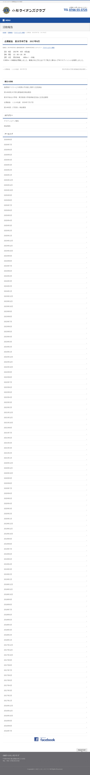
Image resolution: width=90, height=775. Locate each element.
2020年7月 (8, 488)
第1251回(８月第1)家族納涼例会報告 (74, 69)
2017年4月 (8, 685)
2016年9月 (8, 721)
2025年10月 (8, 190)
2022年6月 (8, 387)
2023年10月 (8, 306)
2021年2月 (8, 453)
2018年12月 (8, 584)
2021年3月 (8, 448)
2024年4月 (8, 276)
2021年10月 (8, 423)
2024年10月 (8, 251)
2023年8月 (8, 316)
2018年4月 (8, 625)
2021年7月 (8, 433)
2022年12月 (8, 357)
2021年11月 (8, 417)
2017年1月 (8, 701)
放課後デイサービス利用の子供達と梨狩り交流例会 (23, 87)
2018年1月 (8, 640)
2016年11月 (8, 711)
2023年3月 (8, 342)
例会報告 (7, 126)
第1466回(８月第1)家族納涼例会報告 (17, 92)
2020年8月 (8, 483)
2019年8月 (8, 544)
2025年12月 (8, 180)
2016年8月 (8, 726)
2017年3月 (8, 690)
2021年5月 (8, 438)
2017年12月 (8, 645)
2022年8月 (8, 377)
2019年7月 (8, 549)
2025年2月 (8, 230)
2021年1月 (8, 458)
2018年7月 (8, 610)
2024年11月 (8, 246)
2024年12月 (8, 241)
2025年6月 (8, 210)
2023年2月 (8, 347)
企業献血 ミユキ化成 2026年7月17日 (19, 102)
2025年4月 (8, 220)
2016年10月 (8, 716)
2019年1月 (8, 579)
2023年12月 (8, 296)
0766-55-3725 (78, 9)
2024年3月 (8, 281)
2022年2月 (8, 407)
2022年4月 (8, 397)
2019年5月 (8, 559)
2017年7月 (8, 670)
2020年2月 (8, 514)
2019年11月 (8, 529)
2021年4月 (8, 443)
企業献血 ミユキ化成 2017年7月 (15, 69)
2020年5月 (8, 498)
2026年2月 (8, 170)
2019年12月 (8, 524)
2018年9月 (8, 599)
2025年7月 (8, 205)
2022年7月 (8, 382)
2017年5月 (8, 680)
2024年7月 (8, 266)
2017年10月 (8, 655)
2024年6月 (8, 271)
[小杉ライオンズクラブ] (24, 11)
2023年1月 (8, 352)
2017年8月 (8, 665)
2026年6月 (8, 150)
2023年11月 (8, 301)
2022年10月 (8, 367)
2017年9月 (8, 660)
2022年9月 (8, 372)
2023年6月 (8, 326)
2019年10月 (8, 534)
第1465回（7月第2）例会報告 (15, 107)
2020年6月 (8, 493)
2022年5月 (8, 392)
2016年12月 (8, 706)
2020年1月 (8, 519)
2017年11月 (8, 650)
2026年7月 (8, 145)
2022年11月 (8, 362)
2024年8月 (8, 261)
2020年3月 (8, 508)
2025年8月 (8, 200)
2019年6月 (8, 554)
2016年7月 (8, 731)
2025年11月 (8, 185)
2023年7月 (8, 322)
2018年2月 (8, 635)
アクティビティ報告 (48, 47)
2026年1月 (8, 175)
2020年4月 (8, 503)
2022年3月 (8, 402)
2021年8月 (8, 428)
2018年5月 (8, 620)
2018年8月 (8, 604)
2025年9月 (8, 195)
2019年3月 (8, 569)
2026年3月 (8, 165)
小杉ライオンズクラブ (42, 769)
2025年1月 (8, 236)
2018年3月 (8, 630)
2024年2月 (8, 286)
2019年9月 (8, 539)
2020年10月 (8, 473)
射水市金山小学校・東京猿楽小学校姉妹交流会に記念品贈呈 (26, 97)
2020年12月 (8, 463)
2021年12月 (8, 412)
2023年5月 (8, 332)
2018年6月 (8, 615)
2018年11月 (8, 589)
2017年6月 (8, 675)
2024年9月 (8, 256)
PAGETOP (82, 750)
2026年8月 (8, 139)
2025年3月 (8, 225)
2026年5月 (8, 155)
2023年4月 (8, 337)
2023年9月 (8, 311)
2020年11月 (8, 468)
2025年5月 (8, 215)
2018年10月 (8, 594)
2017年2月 (8, 695)
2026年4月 (8, 160)
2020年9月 (8, 478)
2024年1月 (8, 291)
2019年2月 (8, 574)
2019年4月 (8, 564)
